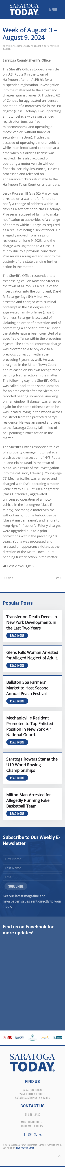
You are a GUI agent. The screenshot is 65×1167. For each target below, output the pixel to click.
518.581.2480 (32, 1114)
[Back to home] (24, 9)
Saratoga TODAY (22, 46)
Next (57, 578)
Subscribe (15, 886)
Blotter (6, 48)
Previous (9, 578)
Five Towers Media (25, 1148)
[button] (54, 9)
